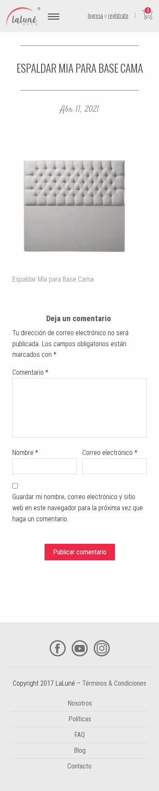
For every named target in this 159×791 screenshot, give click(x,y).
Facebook (58, 648)
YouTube (80, 648)
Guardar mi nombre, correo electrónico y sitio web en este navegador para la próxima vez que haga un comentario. (77, 508)
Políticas (79, 719)
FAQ (79, 735)
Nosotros (79, 703)
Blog (80, 750)
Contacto (79, 766)
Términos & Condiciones (114, 683)
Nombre (25, 453)
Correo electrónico (109, 453)
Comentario (30, 372)
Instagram (102, 648)
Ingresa (95, 15)
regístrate (118, 15)
